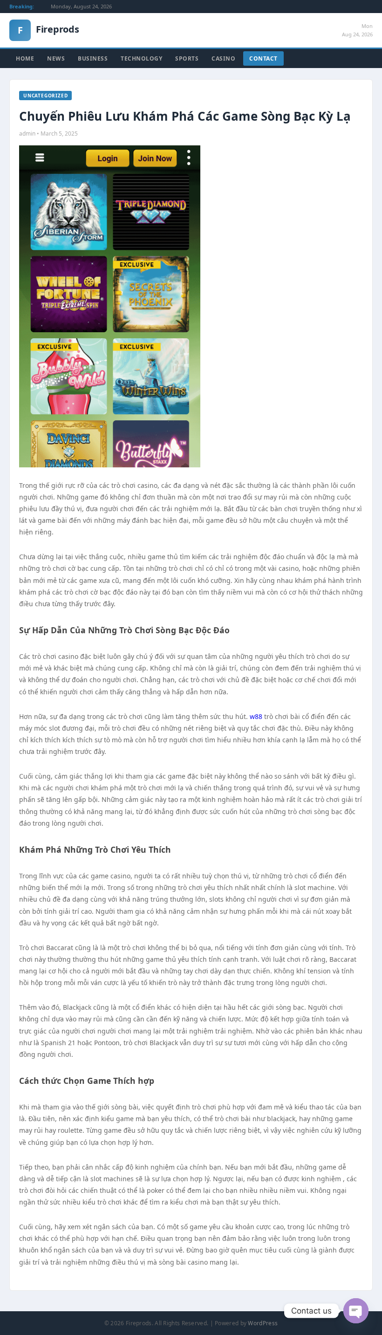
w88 (257, 716)
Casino (223, 58)
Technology (141, 58)
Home (25, 58)
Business (93, 58)
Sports (186, 58)
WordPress (263, 1323)
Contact (263, 58)
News (56, 58)
